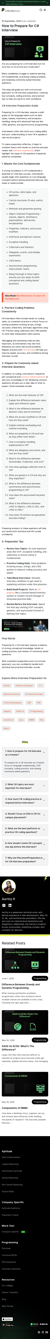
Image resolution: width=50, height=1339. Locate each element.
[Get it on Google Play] (8, 1325)
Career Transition (10, 1292)
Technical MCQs (9, 1255)
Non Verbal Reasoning (12, 1184)
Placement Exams (10, 1215)
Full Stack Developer (34, 694)
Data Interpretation (11, 1157)
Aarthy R (8, 899)
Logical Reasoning (10, 1164)
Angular (7, 711)
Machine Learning (11, 694)
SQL (41, 720)
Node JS (20, 711)
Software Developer (24, 685)
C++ (40, 685)
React (6, 728)
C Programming (36, 711)
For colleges (7, 1285)
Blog (4, 1299)
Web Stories (7, 1306)
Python (7, 685)
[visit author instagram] (4, 905)
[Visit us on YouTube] (46, 1332)
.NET (29, 703)
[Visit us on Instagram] (39, 1332)
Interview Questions (11, 1269)
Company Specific (10, 1231)
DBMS (31, 720)
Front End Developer (12, 703)
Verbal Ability (8, 1191)
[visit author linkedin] (10, 905)
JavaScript (8, 720)
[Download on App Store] (8, 1319)
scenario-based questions (33, 377)
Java (21, 720)
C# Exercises (29, 350)
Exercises (6, 1248)
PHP (39, 703)
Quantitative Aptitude (12, 1171)
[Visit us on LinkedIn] (42, 1332)
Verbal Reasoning (10, 1178)
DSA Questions (9, 1262)
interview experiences (23, 150)
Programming (40, 978)
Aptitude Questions (11, 1208)
